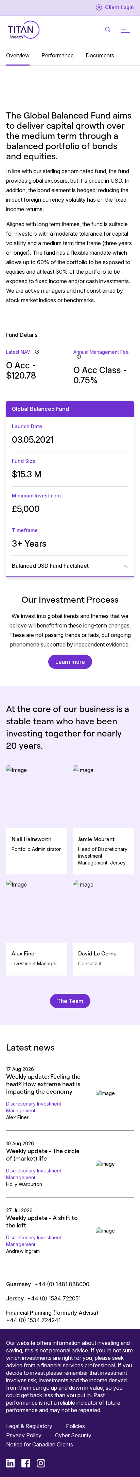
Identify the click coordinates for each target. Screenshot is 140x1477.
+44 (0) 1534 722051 (54, 1298)
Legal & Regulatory (29, 1426)
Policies (75, 1426)
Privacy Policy (23, 1435)
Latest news (30, 1047)
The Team (70, 1001)
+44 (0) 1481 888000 (61, 1284)
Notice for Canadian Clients (39, 1444)
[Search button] (108, 30)
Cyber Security (73, 1435)
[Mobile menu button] (126, 30)
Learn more (70, 661)
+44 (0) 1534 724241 (33, 1320)
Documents (100, 55)
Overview (18, 55)
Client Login (119, 7)
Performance (57, 55)
